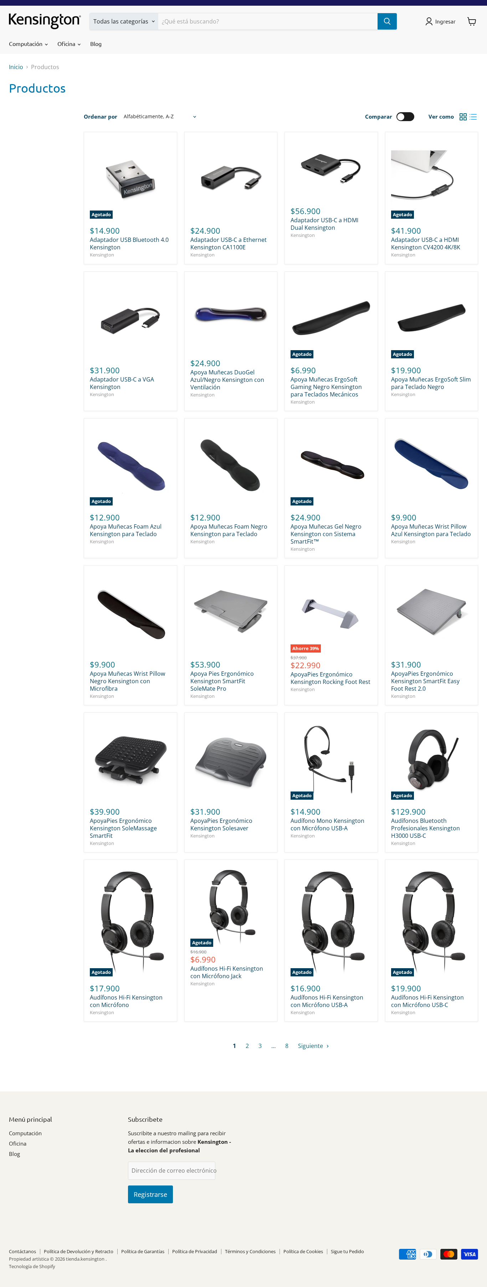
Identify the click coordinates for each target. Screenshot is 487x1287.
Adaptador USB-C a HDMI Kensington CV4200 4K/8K (425, 243)
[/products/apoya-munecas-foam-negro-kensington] (231, 464)
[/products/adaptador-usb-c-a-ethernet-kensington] (231, 178)
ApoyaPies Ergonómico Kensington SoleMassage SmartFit (123, 828)
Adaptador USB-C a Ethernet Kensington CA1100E (228, 243)
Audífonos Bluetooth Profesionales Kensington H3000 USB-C (425, 828)
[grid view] (463, 117)
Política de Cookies (303, 1251)
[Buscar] (387, 21)
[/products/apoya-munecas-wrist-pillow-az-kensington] (431, 464)
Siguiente (311, 1046)
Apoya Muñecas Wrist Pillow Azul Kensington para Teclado (431, 530)
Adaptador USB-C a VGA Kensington (122, 383)
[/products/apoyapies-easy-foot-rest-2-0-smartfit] (431, 612)
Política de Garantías (142, 1251)
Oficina (67, 43)
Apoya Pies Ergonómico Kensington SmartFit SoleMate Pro (222, 681)
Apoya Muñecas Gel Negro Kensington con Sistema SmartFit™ (326, 534)
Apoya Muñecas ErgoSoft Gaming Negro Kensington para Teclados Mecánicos (326, 386)
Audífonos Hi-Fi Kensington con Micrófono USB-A (327, 1001)
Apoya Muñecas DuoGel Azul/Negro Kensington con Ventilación (227, 379)
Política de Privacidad (194, 1251)
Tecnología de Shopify (32, 1266)
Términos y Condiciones (250, 1251)
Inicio (16, 67)
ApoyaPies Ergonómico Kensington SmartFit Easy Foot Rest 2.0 (425, 681)
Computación (26, 43)
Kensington (102, 254)
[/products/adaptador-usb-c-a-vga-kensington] (130, 318)
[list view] (473, 117)
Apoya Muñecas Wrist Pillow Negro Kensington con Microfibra (127, 681)
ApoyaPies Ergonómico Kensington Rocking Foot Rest (330, 678)
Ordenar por (100, 117)
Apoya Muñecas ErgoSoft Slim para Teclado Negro (431, 383)
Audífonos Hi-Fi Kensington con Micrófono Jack (226, 972)
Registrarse (150, 1194)
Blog (96, 43)
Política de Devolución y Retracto (78, 1251)
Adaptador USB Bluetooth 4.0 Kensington (129, 243)
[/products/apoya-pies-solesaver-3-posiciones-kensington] (231, 759)
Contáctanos (22, 1251)
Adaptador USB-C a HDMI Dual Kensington (324, 224)
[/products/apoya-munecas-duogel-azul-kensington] (231, 314)
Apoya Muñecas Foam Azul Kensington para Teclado (126, 530)
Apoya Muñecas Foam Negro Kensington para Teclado (228, 530)
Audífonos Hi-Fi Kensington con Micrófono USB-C (427, 1001)
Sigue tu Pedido (347, 1251)
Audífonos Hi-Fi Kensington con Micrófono (126, 1001)
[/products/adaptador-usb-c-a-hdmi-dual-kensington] (331, 168)
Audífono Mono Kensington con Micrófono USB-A (327, 824)
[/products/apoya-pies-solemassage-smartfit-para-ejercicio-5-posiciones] (130, 759)
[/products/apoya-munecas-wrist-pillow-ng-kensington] (130, 612)
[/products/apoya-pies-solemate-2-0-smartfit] (231, 612)
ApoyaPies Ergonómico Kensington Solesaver (221, 824)
